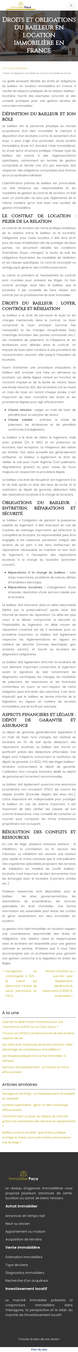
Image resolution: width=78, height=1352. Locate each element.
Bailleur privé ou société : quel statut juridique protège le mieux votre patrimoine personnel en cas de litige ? (36, 1137)
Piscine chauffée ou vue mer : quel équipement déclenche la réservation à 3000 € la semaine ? (57, 983)
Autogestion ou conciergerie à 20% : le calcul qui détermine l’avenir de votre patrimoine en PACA (21, 983)
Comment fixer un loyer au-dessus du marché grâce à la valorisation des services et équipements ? (38, 1121)
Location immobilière (16, 68)
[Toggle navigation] (71, 5)
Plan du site (39, 1349)
